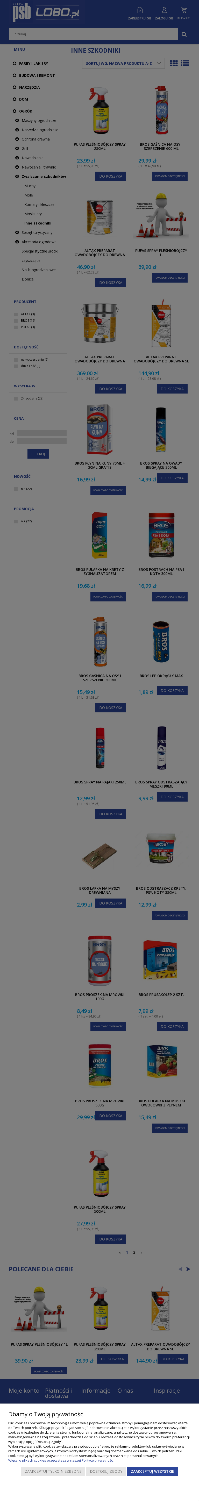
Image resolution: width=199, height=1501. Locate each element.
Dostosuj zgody (106, 1471)
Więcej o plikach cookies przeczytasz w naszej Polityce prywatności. (61, 1460)
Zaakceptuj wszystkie (152, 1471)
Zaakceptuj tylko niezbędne (53, 1471)
